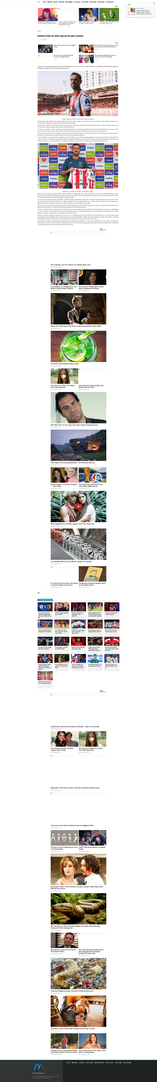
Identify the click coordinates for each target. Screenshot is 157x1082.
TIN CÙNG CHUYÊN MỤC (45, 600)
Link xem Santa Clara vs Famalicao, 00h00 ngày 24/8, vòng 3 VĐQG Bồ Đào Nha (44, 615)
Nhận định (49, 2)
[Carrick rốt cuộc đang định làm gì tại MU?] (61, 607)
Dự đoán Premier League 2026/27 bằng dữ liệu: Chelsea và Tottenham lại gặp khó (44, 667)
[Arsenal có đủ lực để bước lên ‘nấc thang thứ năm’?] (45, 675)
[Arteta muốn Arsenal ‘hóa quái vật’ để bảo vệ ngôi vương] (61, 658)
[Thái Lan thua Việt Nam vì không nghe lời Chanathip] (45, 624)
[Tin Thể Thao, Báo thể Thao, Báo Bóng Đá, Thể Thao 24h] (40, 2)
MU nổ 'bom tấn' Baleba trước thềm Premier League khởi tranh (111, 648)
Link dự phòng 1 (101, 2)
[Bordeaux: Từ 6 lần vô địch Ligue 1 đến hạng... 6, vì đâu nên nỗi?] (78, 624)
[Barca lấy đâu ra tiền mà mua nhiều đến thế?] (61, 641)
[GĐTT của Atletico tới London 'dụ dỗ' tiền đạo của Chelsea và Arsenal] (78, 658)
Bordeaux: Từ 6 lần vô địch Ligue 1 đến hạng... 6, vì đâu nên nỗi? (78, 631)
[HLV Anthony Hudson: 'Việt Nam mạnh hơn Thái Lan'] (95, 658)
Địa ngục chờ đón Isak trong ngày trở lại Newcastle (77, 614)
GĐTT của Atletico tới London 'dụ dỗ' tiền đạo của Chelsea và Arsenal (77, 666)
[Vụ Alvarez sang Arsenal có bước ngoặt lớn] (111, 607)
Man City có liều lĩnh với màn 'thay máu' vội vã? (111, 630)
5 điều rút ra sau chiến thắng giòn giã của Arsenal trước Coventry (94, 648)
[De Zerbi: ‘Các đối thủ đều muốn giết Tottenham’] (45, 641)
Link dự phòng (92, 2)
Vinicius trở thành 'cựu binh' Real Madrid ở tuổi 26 (111, 666)
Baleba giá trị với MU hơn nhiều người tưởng (78, 648)
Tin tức (44, 2)
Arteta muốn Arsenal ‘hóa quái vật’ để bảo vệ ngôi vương (61, 666)
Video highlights (69, 2)
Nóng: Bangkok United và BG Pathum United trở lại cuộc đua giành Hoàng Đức (95, 614)
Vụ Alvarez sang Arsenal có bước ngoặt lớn (111, 613)
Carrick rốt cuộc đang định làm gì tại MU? (61, 613)
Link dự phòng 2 (110, 2)
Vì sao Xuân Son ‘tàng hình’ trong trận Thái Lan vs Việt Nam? (61, 631)
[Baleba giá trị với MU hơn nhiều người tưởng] (78, 641)
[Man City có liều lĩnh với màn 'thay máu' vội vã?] (111, 624)
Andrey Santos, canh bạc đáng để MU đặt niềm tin (94, 630)
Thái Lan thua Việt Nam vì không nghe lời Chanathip (44, 630)
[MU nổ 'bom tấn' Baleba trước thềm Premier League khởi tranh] (111, 641)
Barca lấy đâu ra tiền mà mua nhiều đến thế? (61, 648)
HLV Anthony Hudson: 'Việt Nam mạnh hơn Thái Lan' (94, 665)
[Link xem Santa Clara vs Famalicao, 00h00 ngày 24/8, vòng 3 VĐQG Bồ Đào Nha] (45, 607)
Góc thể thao (77, 2)
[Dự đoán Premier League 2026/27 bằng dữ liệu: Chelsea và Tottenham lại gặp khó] (45, 658)
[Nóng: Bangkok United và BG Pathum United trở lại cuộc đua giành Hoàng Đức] (95, 607)
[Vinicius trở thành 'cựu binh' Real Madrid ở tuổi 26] (111, 658)
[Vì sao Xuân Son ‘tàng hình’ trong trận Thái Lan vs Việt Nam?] (61, 624)
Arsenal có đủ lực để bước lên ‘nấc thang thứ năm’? (44, 682)
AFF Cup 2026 (85, 2)
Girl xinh (55, 2)
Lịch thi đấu (61, 2)
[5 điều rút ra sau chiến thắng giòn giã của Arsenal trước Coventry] (95, 641)
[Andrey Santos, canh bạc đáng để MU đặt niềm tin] (95, 624)
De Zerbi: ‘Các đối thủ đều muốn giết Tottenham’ (44, 648)
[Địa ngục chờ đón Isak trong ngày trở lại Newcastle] (78, 607)
